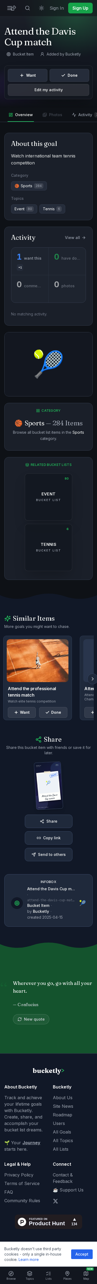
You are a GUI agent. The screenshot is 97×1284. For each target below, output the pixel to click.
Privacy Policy (18, 1175)
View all (72, 237)
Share (51, 821)
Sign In (57, 8)
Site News (63, 1106)
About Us (62, 1097)
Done (73, 75)
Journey (31, 1142)
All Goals (62, 1132)
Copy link (52, 838)
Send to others (52, 854)
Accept (81, 1254)
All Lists (60, 1149)
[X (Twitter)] (55, 1201)
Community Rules (22, 1200)
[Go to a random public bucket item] (13, 8)
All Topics (63, 1140)
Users (59, 1123)
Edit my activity (48, 89)
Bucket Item (38, 905)
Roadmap (62, 1114)
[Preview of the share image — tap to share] (48, 785)
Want (31, 75)
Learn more (29, 1259)
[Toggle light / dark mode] (41, 8)
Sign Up (80, 8)
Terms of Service (22, 1183)
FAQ (8, 1192)
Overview (24, 114)
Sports (78, 432)
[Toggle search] (27, 8)
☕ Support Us (68, 1190)
